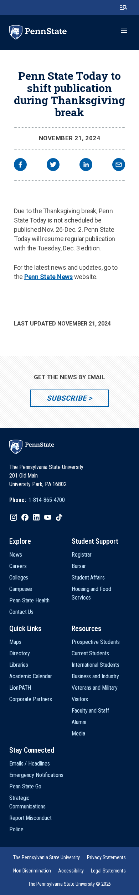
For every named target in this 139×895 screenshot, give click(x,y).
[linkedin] (85, 165)
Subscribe (66, 398)
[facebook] (20, 165)
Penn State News (48, 276)
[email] (118, 165)
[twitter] (53, 165)
